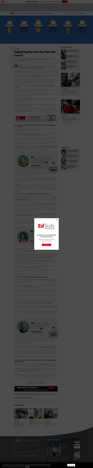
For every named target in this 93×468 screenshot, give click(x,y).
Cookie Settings (71, 465)
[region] (46, 465)
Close (57, 219)
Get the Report (46, 244)
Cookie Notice (27, 466)
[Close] (91, 465)
